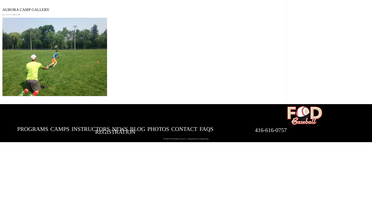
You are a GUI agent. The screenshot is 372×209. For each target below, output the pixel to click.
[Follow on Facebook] (301, 5)
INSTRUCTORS (188, 4)
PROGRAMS (143, 4)
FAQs (206, 129)
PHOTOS (237, 4)
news (209, 4)
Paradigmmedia (203, 139)
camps (164, 4)
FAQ (251, 4)
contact (265, 4)
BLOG (222, 4)
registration (115, 132)
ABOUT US (120, 4)
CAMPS (59, 129)
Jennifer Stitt (8, 14)
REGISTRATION (283, 4)
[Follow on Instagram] (295, 5)
